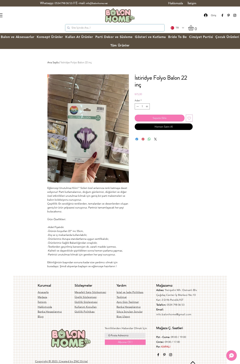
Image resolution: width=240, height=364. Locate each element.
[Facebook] (222, 15)
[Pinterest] (229, 15)
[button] (194, 27)
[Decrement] (137, 106)
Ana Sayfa (53, 62)
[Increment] (147, 106)
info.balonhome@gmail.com (174, 314)
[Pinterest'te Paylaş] (143, 139)
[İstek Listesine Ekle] (189, 118)
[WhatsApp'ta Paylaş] (149, 139)
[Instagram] (235, 15)
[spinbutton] (142, 106)
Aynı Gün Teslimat (128, 301)
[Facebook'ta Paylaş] (137, 139)
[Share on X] (155, 139)
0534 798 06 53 (63, 3)
